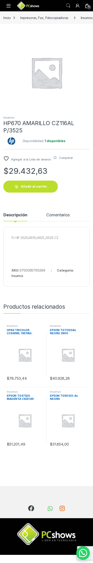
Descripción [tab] (15, 215)
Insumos (8, 117)
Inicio (7, 18)
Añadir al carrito (34, 186)
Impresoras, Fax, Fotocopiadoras (44, 18)
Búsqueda (68, 5)
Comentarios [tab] (58, 215)
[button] (83, 553)
